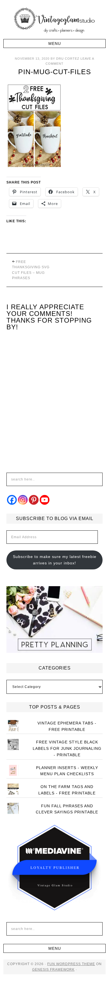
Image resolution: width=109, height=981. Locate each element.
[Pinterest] (34, 500)
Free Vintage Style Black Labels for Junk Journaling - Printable (67, 748)
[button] (54, 43)
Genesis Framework (53, 970)
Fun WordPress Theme (71, 964)
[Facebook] (12, 500)
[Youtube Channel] (44, 500)
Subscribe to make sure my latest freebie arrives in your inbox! (54, 559)
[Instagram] (23, 500)
